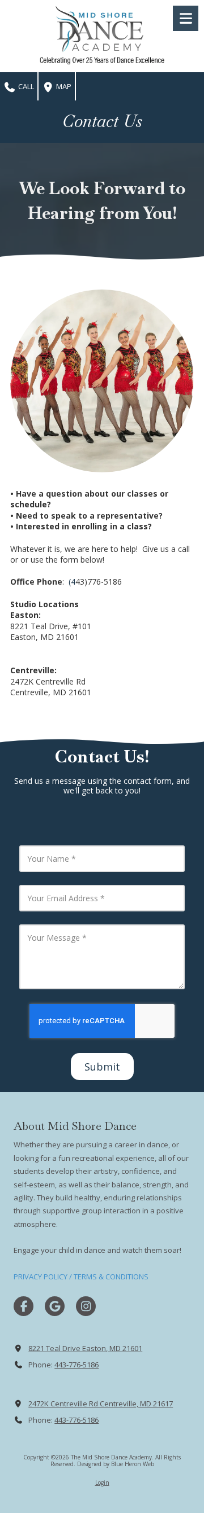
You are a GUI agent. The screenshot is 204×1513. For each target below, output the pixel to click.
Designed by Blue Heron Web (115, 1464)
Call (25, 86)
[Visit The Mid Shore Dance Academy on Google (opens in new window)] (55, 1306)
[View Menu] (185, 18)
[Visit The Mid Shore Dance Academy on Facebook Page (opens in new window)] (23, 1306)
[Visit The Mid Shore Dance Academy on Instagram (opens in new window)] (86, 1306)
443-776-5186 (76, 1364)
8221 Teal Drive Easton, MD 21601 (85, 1348)
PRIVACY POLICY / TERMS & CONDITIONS (81, 1276)
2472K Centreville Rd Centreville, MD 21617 (100, 1403)
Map (62, 86)
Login (102, 1482)
